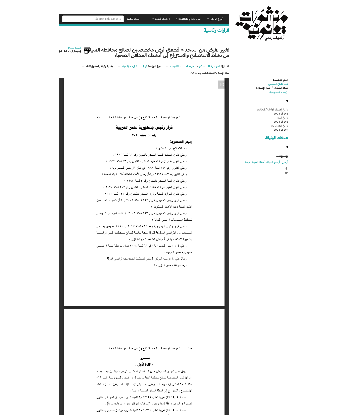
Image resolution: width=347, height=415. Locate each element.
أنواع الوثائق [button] (216, 19)
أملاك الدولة (258, 162)
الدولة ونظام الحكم (209, 66)
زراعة (247, 162)
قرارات (144, 66)
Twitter (286, 172)
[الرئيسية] (261, 23)
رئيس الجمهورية (278, 92)
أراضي (285, 162)
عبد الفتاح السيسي (278, 84)
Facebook (286, 168)
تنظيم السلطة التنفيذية (183, 66)
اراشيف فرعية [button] (162, 19)
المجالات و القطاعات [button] (189, 19)
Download (74, 48)
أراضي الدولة (273, 162)
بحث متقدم (133, 19)
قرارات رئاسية (129, 66)
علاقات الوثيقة (276, 138)
